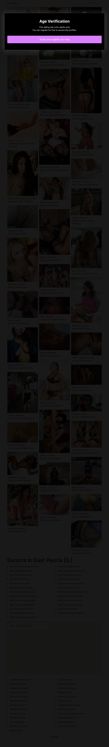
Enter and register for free (54, 39)
